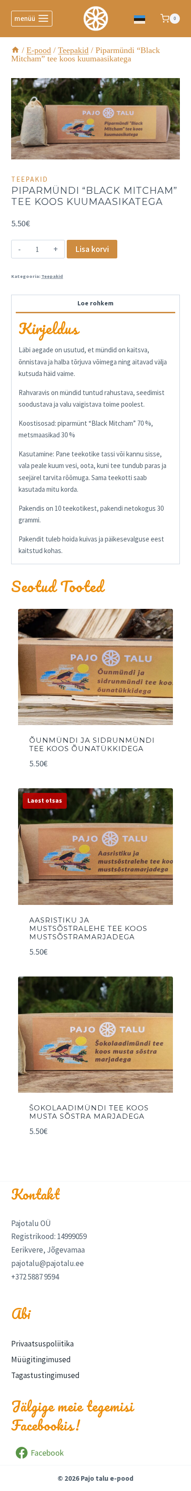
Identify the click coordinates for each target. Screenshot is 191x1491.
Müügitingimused (41, 1359)
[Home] (15, 50)
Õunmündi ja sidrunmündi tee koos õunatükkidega (92, 744)
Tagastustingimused (45, 1375)
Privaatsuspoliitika (42, 1344)
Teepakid (29, 179)
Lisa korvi (92, 249)
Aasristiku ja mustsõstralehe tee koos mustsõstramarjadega (88, 928)
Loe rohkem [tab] (95, 303)
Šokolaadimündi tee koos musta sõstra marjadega (89, 1112)
